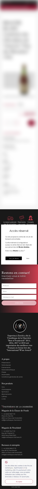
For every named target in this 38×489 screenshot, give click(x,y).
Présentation (6, 362)
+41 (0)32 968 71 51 (9, 414)
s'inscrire (19, 303)
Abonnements (7, 394)
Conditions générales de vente (12, 377)
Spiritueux (5, 392)
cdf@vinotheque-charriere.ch (12, 420)
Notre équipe (6, 365)
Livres (4, 399)
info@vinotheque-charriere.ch (12, 454)
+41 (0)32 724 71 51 (9, 431)
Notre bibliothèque (8, 370)
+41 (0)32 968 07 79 (9, 448)
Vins (3, 387)
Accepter (19, 482)
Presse (4, 372)
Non (27, 258)
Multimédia (6, 374)
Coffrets (4, 396)
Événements (6, 367)
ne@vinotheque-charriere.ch (12, 437)
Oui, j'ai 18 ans (14, 258)
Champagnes (6, 389)
